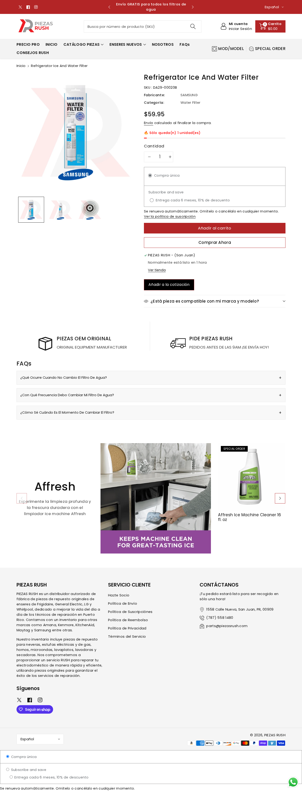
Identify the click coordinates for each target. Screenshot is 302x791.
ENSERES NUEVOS (125, 44)
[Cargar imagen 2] (60, 209)
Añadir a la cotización (169, 284)
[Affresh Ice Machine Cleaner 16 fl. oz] (251, 477)
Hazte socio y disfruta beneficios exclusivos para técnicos (182, 7)
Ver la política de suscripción (170, 216)
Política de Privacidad (127, 628)
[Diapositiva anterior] (109, 7)
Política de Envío (122, 603)
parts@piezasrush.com (226, 626)
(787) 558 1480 (219, 617)
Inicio (21, 65)
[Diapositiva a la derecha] (280, 498)
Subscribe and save (28, 769)
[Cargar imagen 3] (90, 209)
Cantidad (154, 146)
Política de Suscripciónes (130, 611)
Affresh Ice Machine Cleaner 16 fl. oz (249, 517)
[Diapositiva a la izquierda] (22, 498)
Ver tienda (157, 270)
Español (27, 739)
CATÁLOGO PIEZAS (81, 44)
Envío (148, 123)
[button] (270, 26)
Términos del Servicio (127, 636)
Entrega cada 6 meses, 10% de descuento (51, 777)
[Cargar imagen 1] (31, 209)
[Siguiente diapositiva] (193, 7)
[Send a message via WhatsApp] (293, 782)
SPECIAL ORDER (270, 48)
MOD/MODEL (231, 48)
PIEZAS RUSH (274, 735)
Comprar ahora (214, 242)
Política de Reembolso (128, 620)
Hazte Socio (118, 595)
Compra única (23, 756)
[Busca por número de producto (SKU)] (193, 26)
